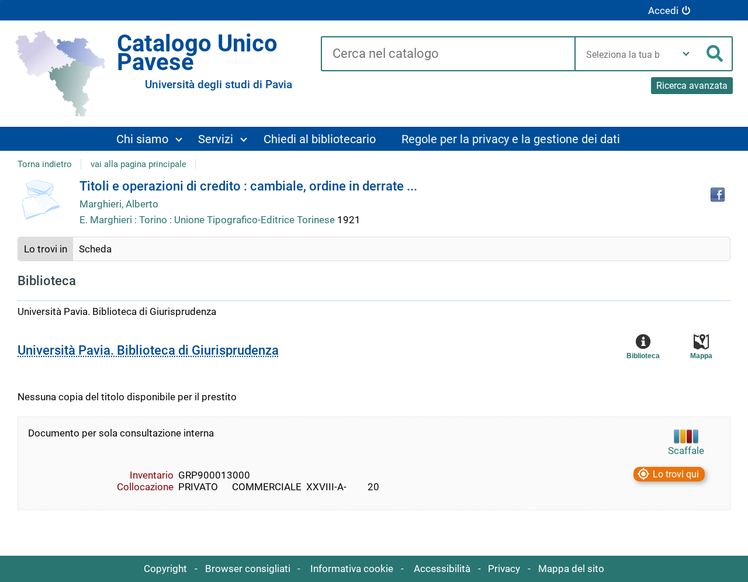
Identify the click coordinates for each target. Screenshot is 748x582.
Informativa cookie (351, 568)
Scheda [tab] (95, 249)
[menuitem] (149, 139)
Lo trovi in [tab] (45, 249)
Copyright (165, 568)
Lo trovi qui (676, 474)
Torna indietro (45, 164)
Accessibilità (442, 568)
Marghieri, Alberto (118, 204)
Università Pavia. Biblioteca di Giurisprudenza (148, 350)
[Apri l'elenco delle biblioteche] (686, 53)
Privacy (504, 568)
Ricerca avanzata (692, 85)
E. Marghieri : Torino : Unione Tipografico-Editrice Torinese (208, 220)
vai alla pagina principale (138, 164)
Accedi (663, 10)
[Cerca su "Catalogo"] (447, 54)
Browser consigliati (247, 568)
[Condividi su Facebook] (718, 195)
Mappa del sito (571, 568)
